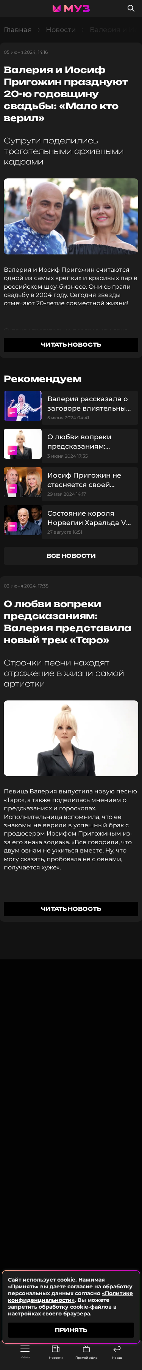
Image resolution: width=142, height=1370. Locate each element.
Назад (117, 1357)
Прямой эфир (86, 1357)
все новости (71, 556)
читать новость (71, 344)
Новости (56, 1357)
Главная (18, 30)
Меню (25, 1357)
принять (71, 1330)
